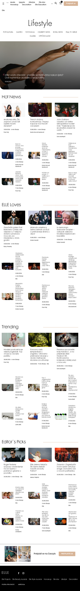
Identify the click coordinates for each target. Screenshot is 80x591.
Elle (3, 10)
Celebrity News (44, 32)
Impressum (21, 584)
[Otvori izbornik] (3, 3)
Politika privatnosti (8, 584)
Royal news (58, 32)
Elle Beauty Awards (19, 579)
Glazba (33, 36)
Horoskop (14, 5)
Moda (12, 2)
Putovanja (30, 32)
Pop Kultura (8, 32)
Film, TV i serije (71, 32)
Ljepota (22, 2)
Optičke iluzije (44, 36)
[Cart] (60, 3)
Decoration (26, 5)
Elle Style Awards (35, 579)
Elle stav (42, 2)
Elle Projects (6, 579)
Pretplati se (71, 3)
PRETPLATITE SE (67, 554)
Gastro (19, 32)
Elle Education (40, 5)
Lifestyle (32, 2)
